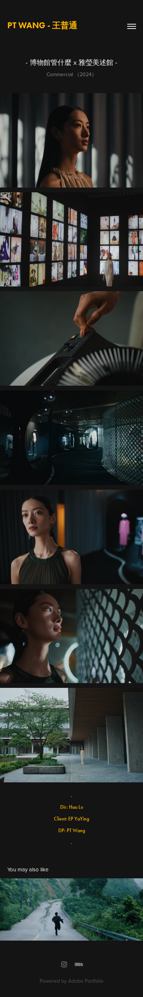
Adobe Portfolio (85, 981)
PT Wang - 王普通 (42, 25)
